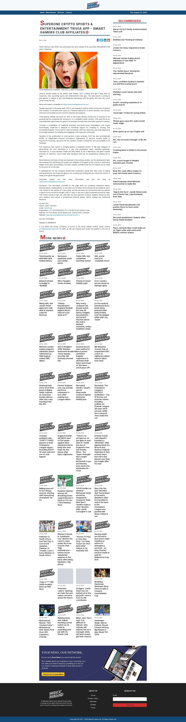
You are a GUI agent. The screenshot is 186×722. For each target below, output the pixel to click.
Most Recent (51, 12)
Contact (69, 12)
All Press (60, 12)
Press (93, 708)
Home (42, 12)
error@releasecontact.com (49, 229)
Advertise (93, 701)
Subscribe (130, 705)
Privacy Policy (93, 698)
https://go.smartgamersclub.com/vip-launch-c (63, 215)
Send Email (48, 208)
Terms (93, 695)
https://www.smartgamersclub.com (76, 104)
